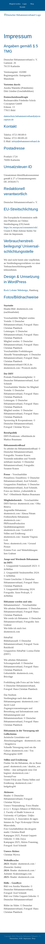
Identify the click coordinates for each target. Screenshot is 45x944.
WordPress (17, 282)
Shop (32, 4)
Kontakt (22, 7)
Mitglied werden (14, 4)
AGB (20, 938)
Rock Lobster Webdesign (16, 290)
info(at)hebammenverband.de (26, 141)
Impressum (27, 938)
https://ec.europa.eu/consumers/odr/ (21, 227)
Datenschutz (14, 938)
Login (24, 4)
